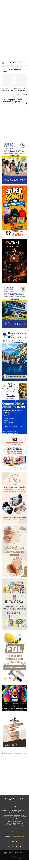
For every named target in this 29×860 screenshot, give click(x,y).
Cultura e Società (8, 854)
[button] (2, 63)
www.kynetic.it (24, 858)
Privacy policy (14, 828)
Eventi (14, 854)
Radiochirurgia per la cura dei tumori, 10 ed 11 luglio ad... (12, 101)
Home (3, 66)
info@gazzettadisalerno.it (17, 836)
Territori (6, 852)
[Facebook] (8, 846)
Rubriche (23, 854)
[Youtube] (20, 846)
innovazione (5, 858)
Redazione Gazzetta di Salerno (9, 94)
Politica (16, 852)
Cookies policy (14, 831)
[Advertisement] (14, 15)
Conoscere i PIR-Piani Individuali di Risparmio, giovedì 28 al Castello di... (14, 91)
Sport (18, 854)
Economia (21, 852)
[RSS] (12, 846)
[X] (16, 846)
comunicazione (12, 858)
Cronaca (11, 852)
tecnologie (18, 858)
